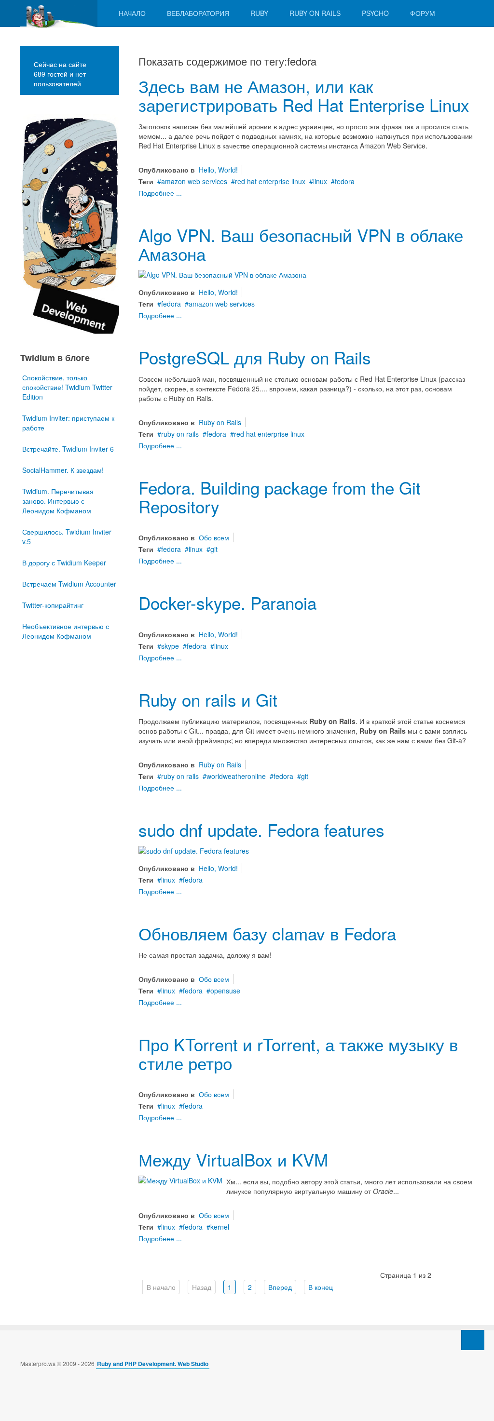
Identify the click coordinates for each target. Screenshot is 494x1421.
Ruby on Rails (315, 13)
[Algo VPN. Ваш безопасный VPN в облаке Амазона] (222, 273)
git (214, 549)
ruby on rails (180, 434)
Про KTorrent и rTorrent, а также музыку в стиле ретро (298, 1053)
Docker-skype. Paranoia (227, 602)
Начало (132, 13)
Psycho (375, 13)
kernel (219, 1227)
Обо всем (214, 537)
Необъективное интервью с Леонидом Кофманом (65, 631)
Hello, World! (218, 169)
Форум (422, 13)
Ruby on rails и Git (207, 699)
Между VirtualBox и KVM (233, 1159)
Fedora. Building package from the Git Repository (279, 496)
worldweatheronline (236, 776)
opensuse (225, 990)
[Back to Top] (472, 1340)
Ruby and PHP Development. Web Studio (152, 1363)
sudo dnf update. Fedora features (261, 830)
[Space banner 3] (69, 223)
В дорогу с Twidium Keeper (64, 562)
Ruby (259, 13)
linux (320, 181)
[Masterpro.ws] (58, 13)
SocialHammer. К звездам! (63, 470)
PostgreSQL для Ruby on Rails (254, 357)
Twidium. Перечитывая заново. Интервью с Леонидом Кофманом (58, 500)
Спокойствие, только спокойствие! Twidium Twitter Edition (67, 387)
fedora (345, 181)
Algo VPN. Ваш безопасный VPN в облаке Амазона (300, 244)
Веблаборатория (198, 13)
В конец (320, 1287)
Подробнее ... (160, 193)
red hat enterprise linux (270, 181)
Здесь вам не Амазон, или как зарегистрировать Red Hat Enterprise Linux (303, 95)
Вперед (280, 1287)
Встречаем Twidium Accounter (69, 584)
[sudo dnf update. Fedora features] (193, 850)
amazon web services (194, 181)
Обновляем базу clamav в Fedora (267, 933)
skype (170, 646)
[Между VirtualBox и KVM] (180, 1179)
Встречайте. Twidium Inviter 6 (68, 449)
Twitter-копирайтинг (52, 605)
